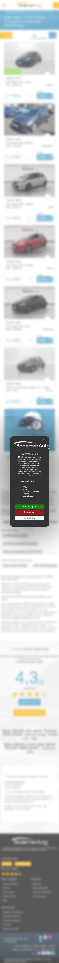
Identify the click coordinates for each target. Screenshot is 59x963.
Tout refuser (29, 512)
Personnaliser (29, 518)
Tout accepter (29, 506)
